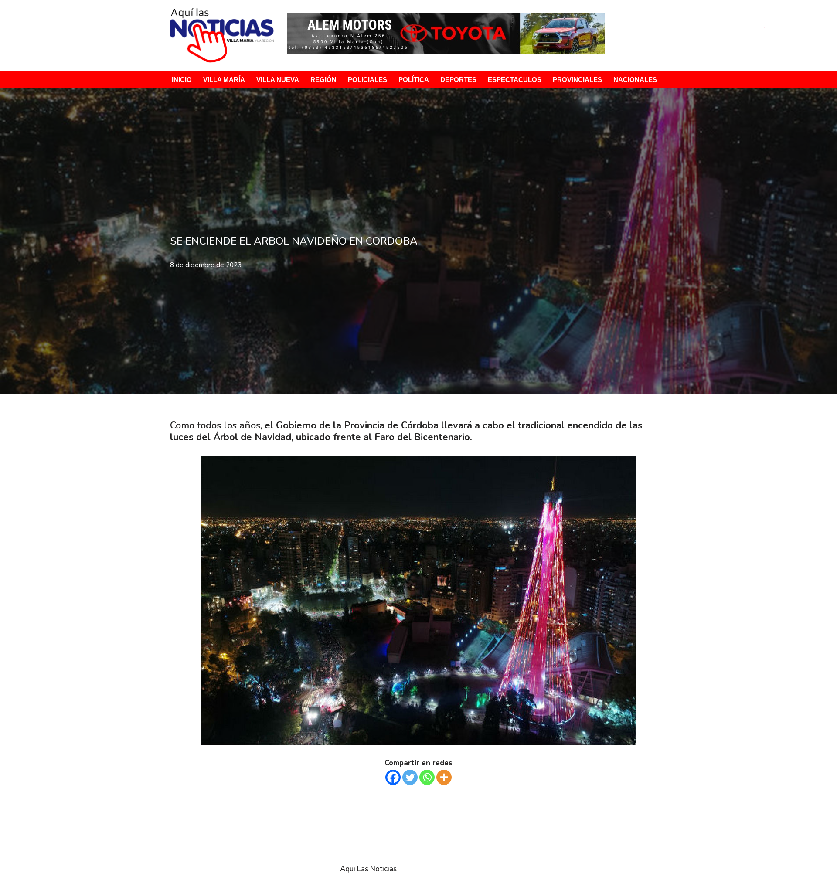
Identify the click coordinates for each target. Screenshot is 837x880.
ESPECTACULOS (514, 79)
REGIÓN (323, 79)
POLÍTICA (413, 79)
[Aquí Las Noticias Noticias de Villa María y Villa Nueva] (222, 35)
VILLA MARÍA (224, 79)
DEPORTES (458, 79)
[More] (444, 777)
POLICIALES (367, 79)
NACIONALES (635, 79)
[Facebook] (393, 777)
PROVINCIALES (577, 79)
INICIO (182, 79)
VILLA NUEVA (277, 79)
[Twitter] (410, 777)
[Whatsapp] (427, 777)
